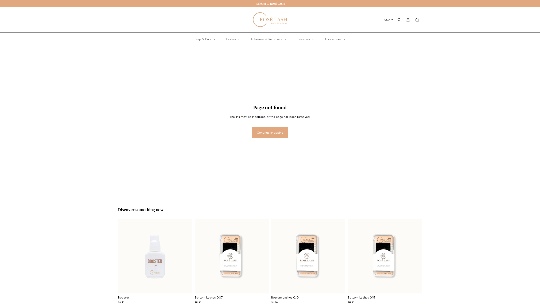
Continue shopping (270, 132)
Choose (262, 287)
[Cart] (417, 19)
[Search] (399, 19)
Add (185, 287)
